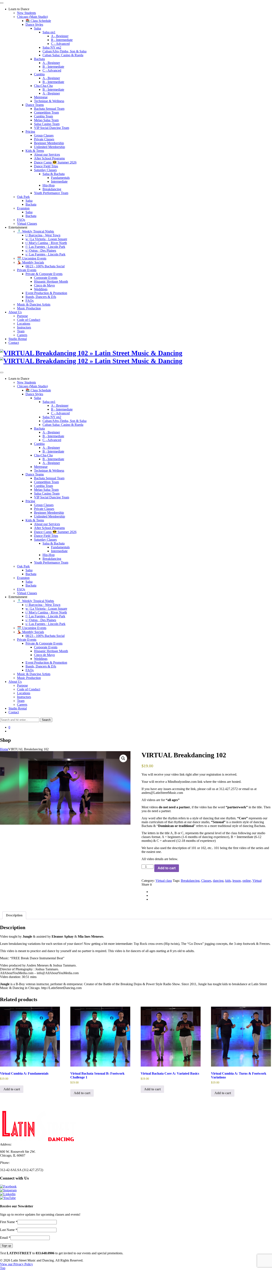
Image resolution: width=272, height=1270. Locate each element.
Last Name (8, 1230)
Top (2, 1268)
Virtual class (164, 880)
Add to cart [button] (11, 1089)
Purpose (22, 316)
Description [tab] (14, 915)
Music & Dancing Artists (33, 304)
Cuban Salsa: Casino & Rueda (62, 55)
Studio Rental (17, 339)
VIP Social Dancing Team (51, 128)
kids (228, 880)
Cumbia (39, 74)
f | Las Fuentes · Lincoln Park (45, 246)
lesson (236, 880)
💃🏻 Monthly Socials (30, 262)
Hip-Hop (48, 185)
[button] (123, 758)
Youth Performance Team (51, 193)
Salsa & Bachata (53, 174)
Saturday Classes (45, 170)
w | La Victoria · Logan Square (46, 239)
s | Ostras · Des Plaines (41, 250)
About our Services (47, 154)
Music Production (29, 308)
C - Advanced (60, 43)
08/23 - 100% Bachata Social (45, 266)
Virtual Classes (27, 223)
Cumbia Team (43, 116)
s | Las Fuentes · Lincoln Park (45, 254)
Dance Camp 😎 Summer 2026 (55, 162)
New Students (26, 13)
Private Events (26, 270)
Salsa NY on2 (51, 47)
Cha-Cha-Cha (43, 85)
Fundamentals (60, 177)
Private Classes (44, 139)
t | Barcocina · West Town (43, 235)
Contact (13, 342)
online (246, 880)
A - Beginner (59, 36)
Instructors (24, 327)
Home (4, 749)
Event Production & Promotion (46, 293)
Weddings (40, 289)
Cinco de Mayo (44, 285)
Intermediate (59, 181)
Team (20, 331)
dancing (218, 880)
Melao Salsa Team (46, 120)
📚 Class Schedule (38, 21)
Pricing (30, 131)
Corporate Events (45, 277)
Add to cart (167, 868)
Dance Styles (34, 24)
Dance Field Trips (46, 166)
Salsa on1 (48, 32)
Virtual (257, 880)
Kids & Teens (35, 150)
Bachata (39, 59)
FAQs (21, 220)
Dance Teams (35, 105)
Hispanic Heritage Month (51, 281)
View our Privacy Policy (16, 1264)
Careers (22, 335)
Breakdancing (51, 189)
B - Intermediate (62, 40)
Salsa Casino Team (47, 124)
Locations (23, 323)
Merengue (41, 97)
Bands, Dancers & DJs (41, 297)
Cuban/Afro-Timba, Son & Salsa (64, 51)
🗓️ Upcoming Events (31, 258)
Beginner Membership (49, 143)
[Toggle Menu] (1, 3)
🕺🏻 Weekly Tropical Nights (35, 231)
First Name (8, 1222)
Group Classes (44, 135)
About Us (15, 312)
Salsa (37, 28)
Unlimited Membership (49, 147)
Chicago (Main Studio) (32, 16)
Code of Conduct (28, 320)
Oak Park (23, 197)
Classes (206, 880)
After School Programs (49, 158)
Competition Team (46, 112)
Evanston (23, 208)
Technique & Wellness (49, 101)
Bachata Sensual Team (49, 108)
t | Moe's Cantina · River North (46, 243)
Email (5, 1237)
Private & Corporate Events (44, 274)
